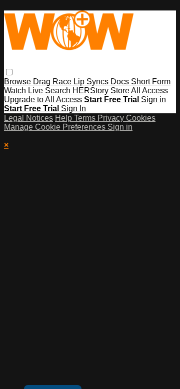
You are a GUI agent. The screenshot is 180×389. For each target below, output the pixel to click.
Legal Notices (28, 118)
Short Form (150, 81)
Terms (86, 118)
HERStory (90, 90)
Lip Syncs (92, 81)
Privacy (112, 118)
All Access (149, 90)
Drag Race (53, 81)
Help (64, 118)
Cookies (141, 118)
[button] (9, 72)
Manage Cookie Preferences (56, 127)
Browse (18, 81)
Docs (120, 81)
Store (120, 90)
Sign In (73, 108)
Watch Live (24, 90)
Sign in (153, 99)
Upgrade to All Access (43, 99)
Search (58, 90)
